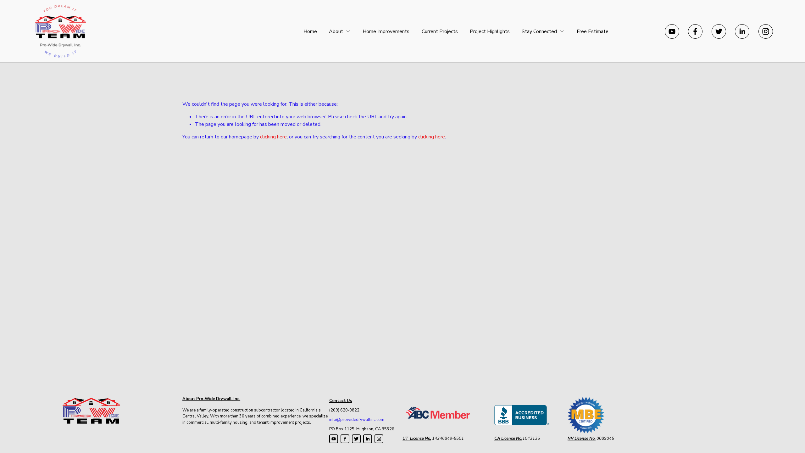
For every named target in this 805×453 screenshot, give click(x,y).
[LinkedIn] (742, 31)
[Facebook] (695, 31)
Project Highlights (490, 31)
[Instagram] (765, 31)
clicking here (273, 136)
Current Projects (440, 31)
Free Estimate (592, 31)
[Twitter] (719, 31)
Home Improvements (386, 31)
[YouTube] (672, 31)
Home (310, 31)
